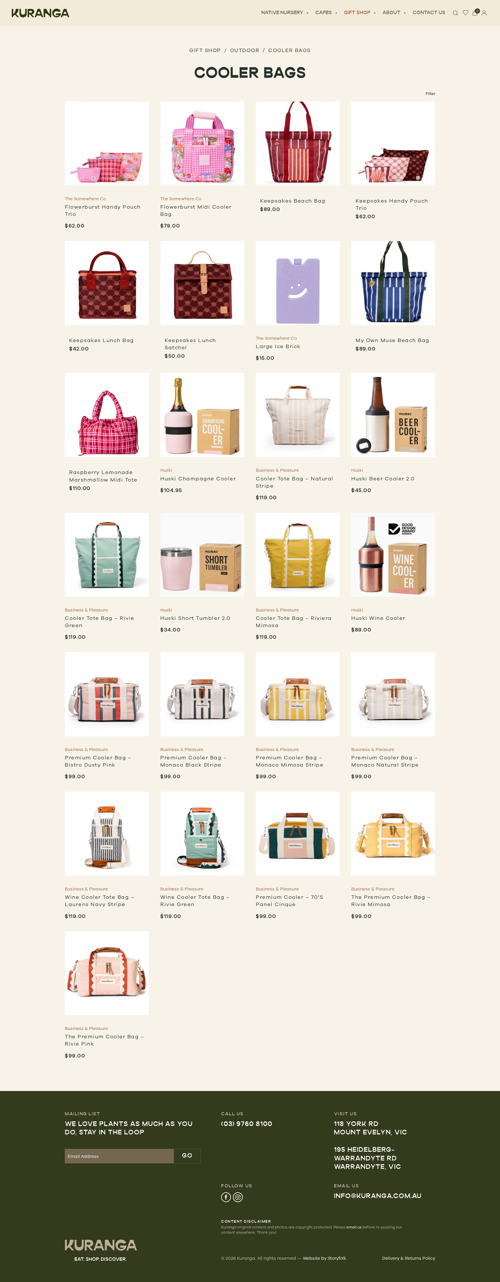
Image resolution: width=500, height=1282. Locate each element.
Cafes (323, 13)
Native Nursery (282, 13)
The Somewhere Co (85, 198)
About (391, 13)
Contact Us (429, 13)
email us (354, 1227)
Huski (166, 470)
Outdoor (245, 50)
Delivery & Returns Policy (408, 1258)
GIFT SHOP (205, 50)
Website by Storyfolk (324, 1258)
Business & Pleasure (277, 470)
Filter (430, 93)
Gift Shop (357, 13)
